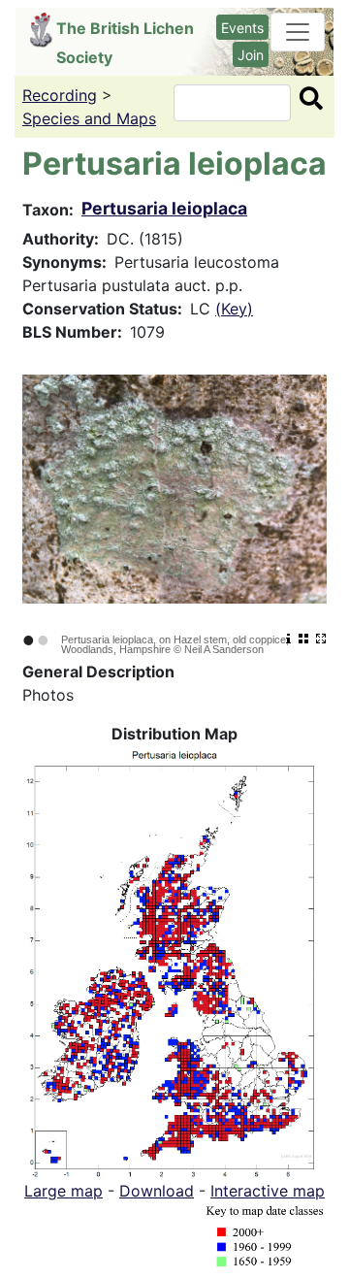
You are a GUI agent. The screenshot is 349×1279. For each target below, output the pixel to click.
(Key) (234, 308)
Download (156, 1190)
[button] (174, 959)
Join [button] (251, 55)
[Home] (43, 30)
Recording (59, 95)
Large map (63, 1190)
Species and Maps (89, 118)
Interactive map (267, 1190)
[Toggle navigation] (297, 32)
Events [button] (242, 27)
